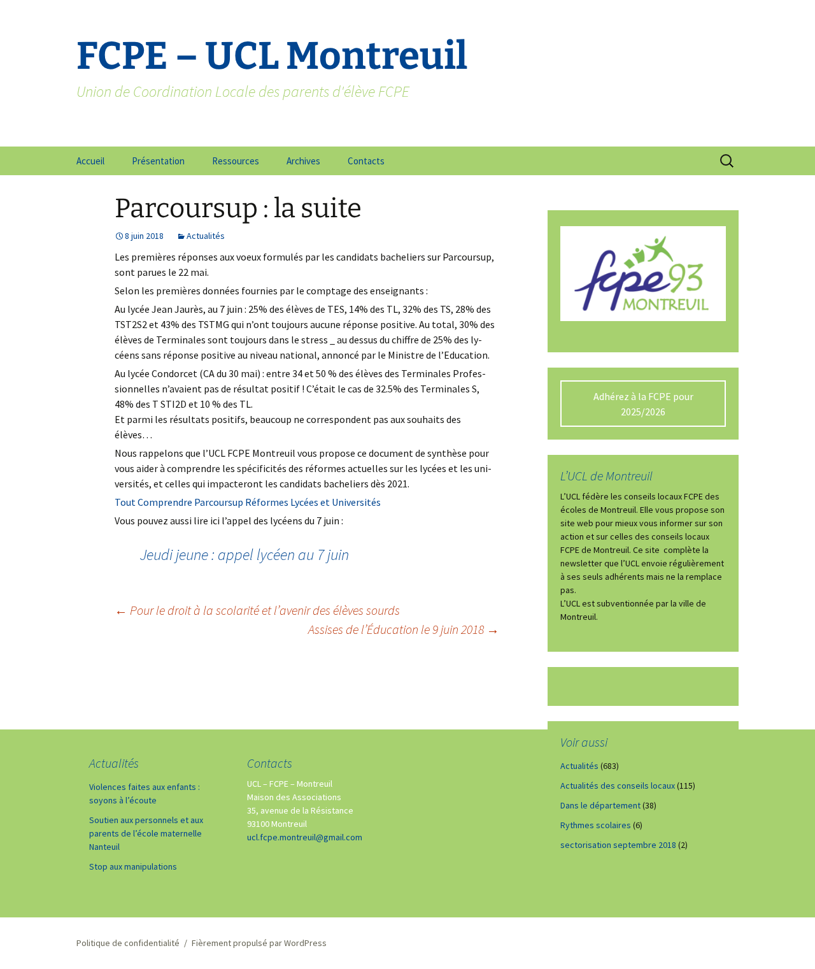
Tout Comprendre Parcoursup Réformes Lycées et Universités (248, 502)
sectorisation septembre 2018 (618, 845)
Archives (303, 161)
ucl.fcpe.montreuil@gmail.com (304, 837)
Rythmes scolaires (595, 825)
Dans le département (600, 805)
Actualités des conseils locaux (617, 785)
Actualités (206, 235)
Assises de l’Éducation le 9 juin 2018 (403, 629)
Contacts (366, 161)
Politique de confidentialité (128, 943)
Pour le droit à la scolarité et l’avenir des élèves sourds (257, 610)
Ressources (235, 161)
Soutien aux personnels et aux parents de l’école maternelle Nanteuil (146, 833)
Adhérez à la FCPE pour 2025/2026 (643, 404)
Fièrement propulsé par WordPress (259, 943)
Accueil (90, 161)
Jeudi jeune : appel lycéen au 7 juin (244, 554)
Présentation (158, 161)
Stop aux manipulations (133, 866)
